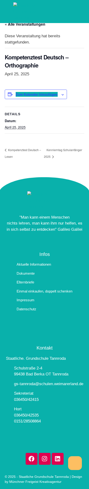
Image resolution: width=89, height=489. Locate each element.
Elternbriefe (25, 282)
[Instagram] (45, 459)
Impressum (25, 300)
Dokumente (26, 273)
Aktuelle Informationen (34, 264)
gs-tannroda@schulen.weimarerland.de (48, 384)
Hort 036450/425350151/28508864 (27, 415)
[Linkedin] (58, 459)
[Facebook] (31, 459)
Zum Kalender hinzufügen (37, 94)
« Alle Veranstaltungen (25, 24)
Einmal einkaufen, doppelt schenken (44, 291)
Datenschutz (26, 309)
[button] (75, 463)
